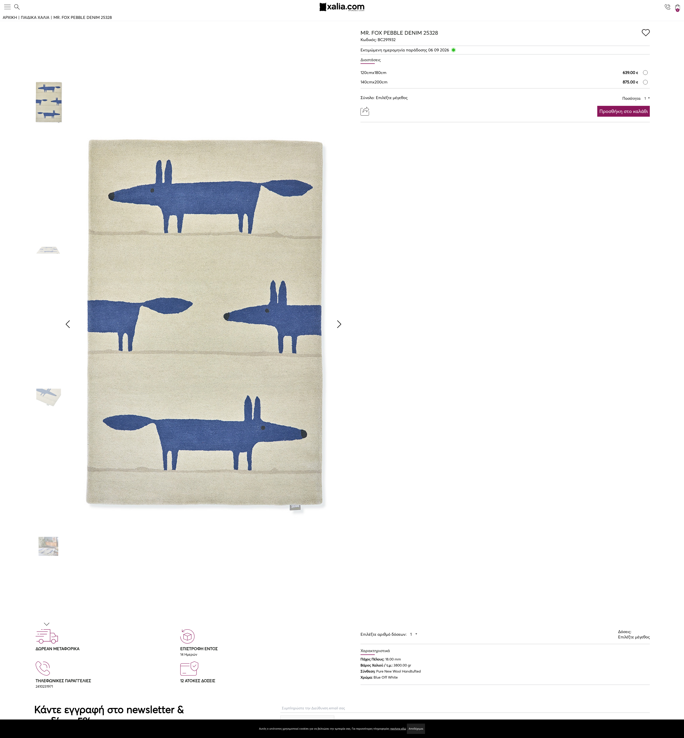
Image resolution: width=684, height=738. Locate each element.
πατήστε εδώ (398, 728)
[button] (47, 624)
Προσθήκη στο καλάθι (623, 111)
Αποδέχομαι (416, 728)
